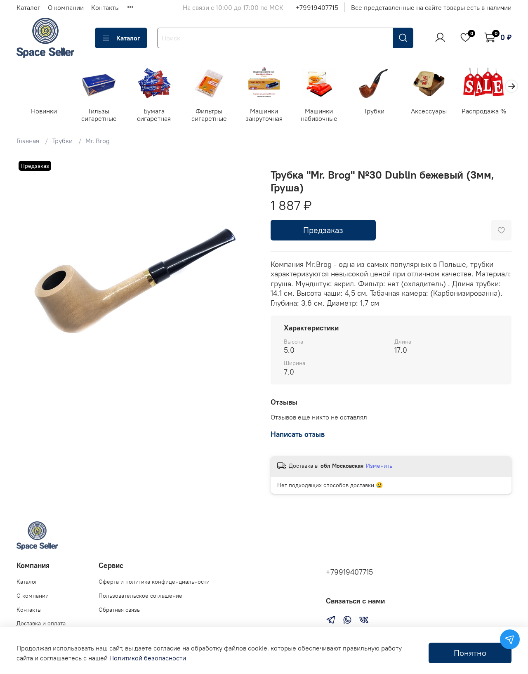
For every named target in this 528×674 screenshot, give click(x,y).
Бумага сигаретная (154, 115)
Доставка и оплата (41, 623)
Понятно (470, 653)
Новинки (44, 111)
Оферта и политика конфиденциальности (154, 581)
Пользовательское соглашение (140, 595)
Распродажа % (484, 111)
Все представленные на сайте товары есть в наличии (431, 7)
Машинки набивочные (319, 115)
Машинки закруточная (264, 115)
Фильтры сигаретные (209, 115)
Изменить (379, 465)
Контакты (105, 7)
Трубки (374, 111)
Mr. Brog (97, 141)
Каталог (28, 7)
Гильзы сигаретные (99, 115)
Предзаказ (323, 230)
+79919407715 (317, 7)
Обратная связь (119, 609)
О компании (66, 7)
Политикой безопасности (147, 658)
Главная (27, 141)
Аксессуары (429, 111)
